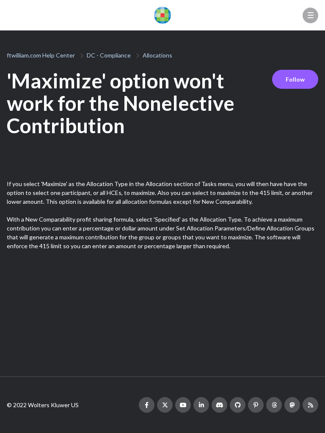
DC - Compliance (109, 55)
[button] (310, 15)
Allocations (157, 55)
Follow (295, 79)
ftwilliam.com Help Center (41, 55)
